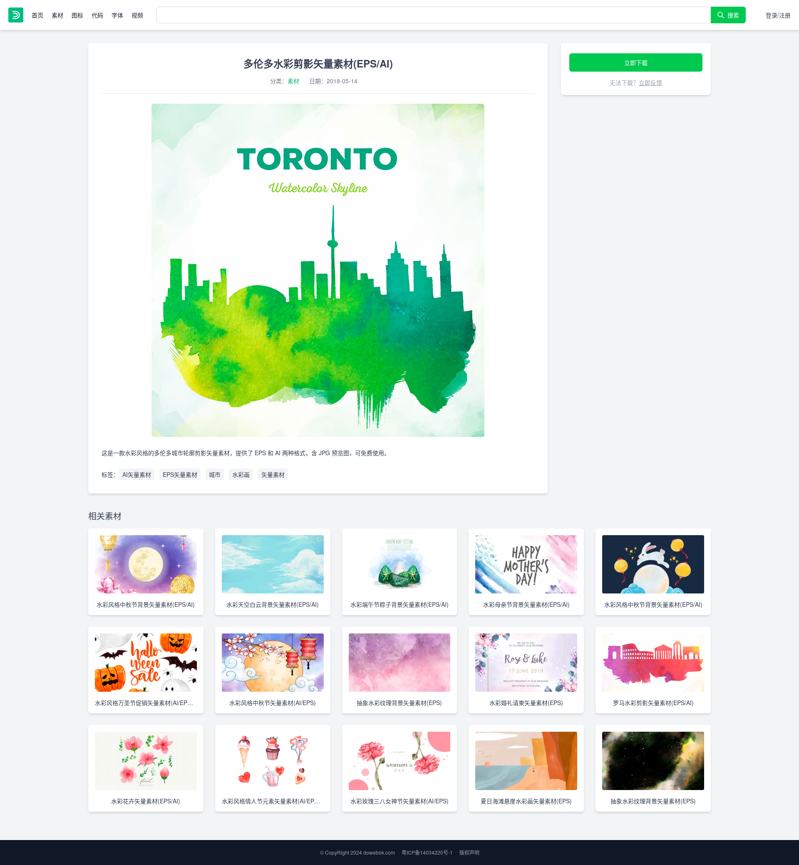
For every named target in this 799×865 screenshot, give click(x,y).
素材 (57, 15)
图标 (77, 15)
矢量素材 (273, 474)
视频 (137, 15)
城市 (215, 474)
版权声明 (469, 852)
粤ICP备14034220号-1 (427, 852)
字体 (117, 15)
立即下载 (636, 62)
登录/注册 (778, 15)
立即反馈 (650, 82)
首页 (37, 15)
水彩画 (241, 474)
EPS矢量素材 (180, 474)
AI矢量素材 (136, 474)
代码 (97, 15)
